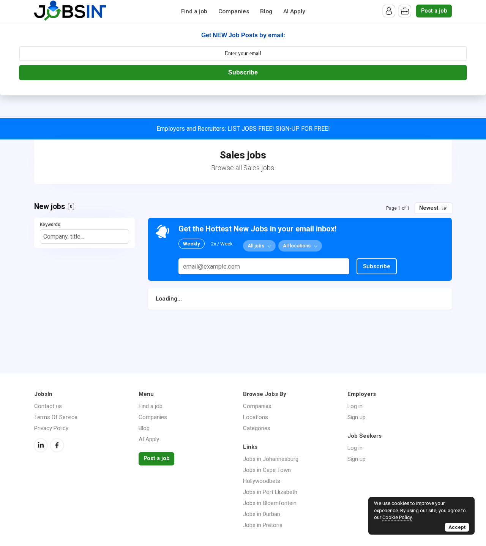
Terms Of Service (55, 417)
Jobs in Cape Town (267, 470)
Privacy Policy (51, 428)
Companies (233, 11)
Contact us (48, 406)
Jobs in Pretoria (262, 525)
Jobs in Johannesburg (270, 459)
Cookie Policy (397, 517)
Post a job (434, 11)
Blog (266, 11)
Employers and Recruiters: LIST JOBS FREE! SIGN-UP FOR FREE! (243, 128)
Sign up (356, 417)
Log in (355, 406)
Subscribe (243, 72)
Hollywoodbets (261, 481)
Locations (255, 417)
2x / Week (222, 244)
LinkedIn (40, 445)
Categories (256, 428)
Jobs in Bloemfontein (270, 503)
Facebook (56, 445)
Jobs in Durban (261, 514)
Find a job (194, 11)
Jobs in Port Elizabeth (270, 492)
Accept (456, 527)
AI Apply (294, 11)
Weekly (191, 244)
